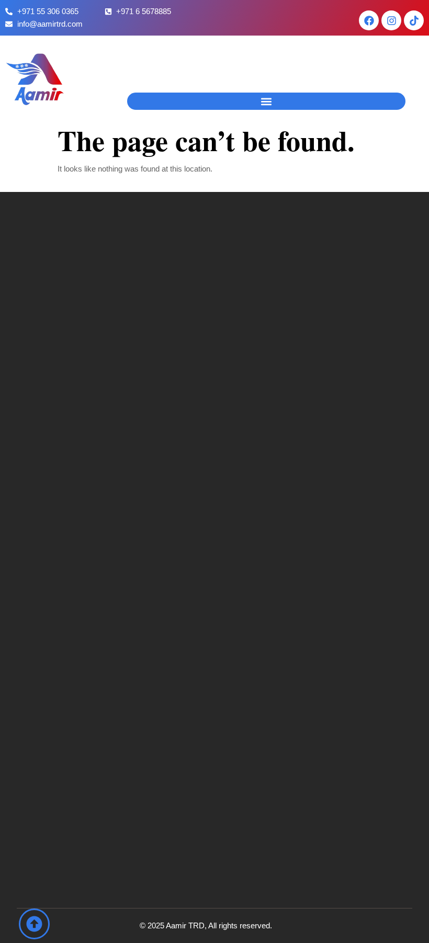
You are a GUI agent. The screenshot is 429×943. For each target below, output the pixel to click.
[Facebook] (369, 20)
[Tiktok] (414, 20)
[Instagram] (391, 20)
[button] (266, 101)
